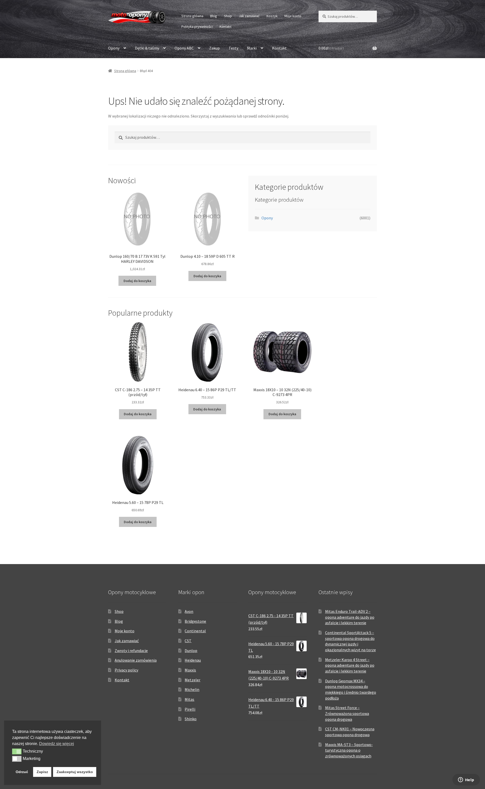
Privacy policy (126, 669)
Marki (252, 48)
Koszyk (272, 16)
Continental (195, 630)
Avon (189, 611)
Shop (228, 16)
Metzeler (192, 679)
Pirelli (190, 709)
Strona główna (192, 16)
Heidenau (193, 660)
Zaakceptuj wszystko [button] (75, 772)
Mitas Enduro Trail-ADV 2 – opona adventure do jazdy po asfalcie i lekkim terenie (349, 617)
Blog (213, 16)
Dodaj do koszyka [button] (137, 281)
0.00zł (331, 48)
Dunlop (191, 650)
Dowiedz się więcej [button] (56, 743)
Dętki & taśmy (147, 48)
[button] (16, 751)
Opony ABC (184, 48)
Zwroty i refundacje (131, 650)
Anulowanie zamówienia (136, 660)
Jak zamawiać (249, 16)
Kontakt (225, 26)
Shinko (191, 718)
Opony (113, 48)
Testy (233, 48)
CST (188, 640)
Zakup (214, 48)
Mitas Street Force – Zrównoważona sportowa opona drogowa (347, 713)
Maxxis (190, 669)
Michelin (192, 689)
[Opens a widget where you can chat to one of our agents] (466, 780)
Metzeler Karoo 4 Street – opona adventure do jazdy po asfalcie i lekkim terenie (349, 665)
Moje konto (292, 16)
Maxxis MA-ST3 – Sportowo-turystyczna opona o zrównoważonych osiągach (349, 750)
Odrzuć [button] (22, 772)
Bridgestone (195, 621)
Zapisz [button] (42, 772)
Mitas (189, 699)
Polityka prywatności (197, 26)
